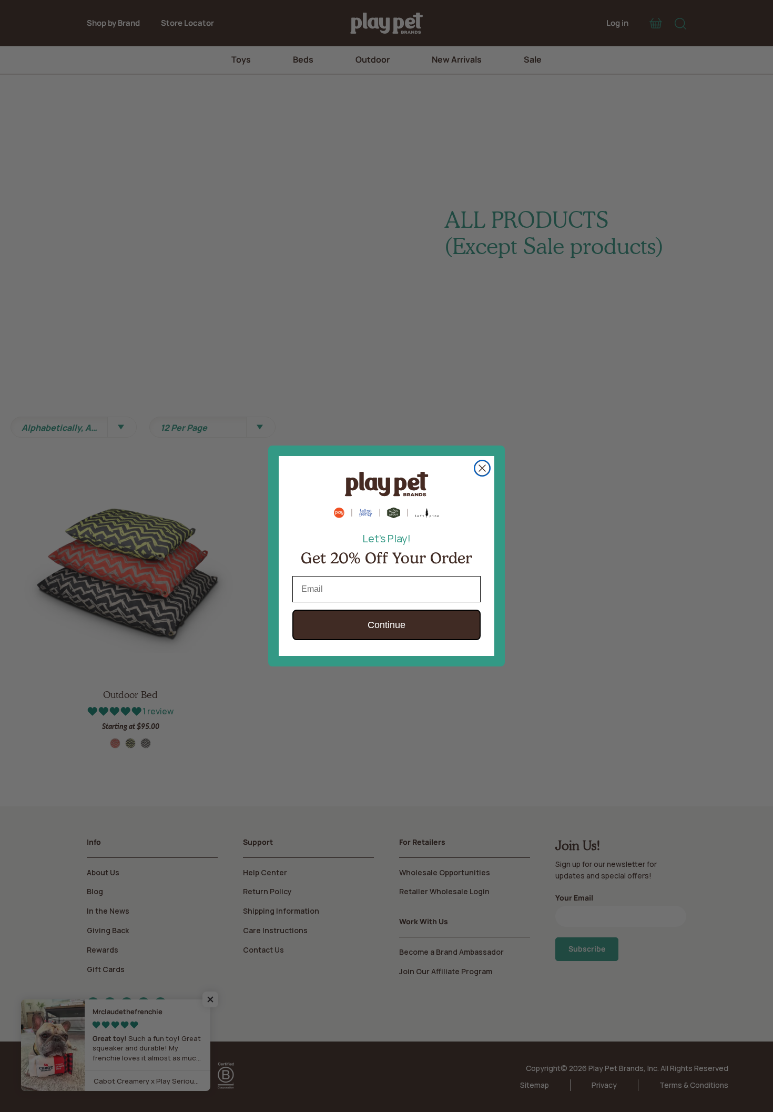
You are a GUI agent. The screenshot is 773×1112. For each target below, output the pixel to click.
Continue (386, 625)
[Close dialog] (482, 468)
